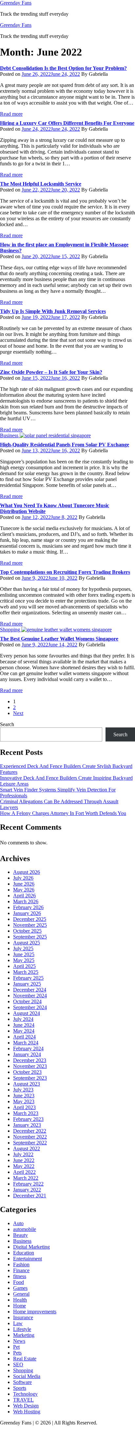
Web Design (26, 1405)
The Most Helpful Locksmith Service (40, 184)
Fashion (21, 1264)
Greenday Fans (15, 3)
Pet (16, 1347)
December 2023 (29, 1060)
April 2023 (24, 1107)
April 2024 (24, 1037)
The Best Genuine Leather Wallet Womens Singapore (59, 638)
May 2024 (23, 1031)
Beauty (20, 1235)
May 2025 (23, 960)
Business (22, 1241)
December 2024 (29, 989)
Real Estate (24, 1358)
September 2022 (30, 1142)
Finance (21, 1270)
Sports (19, 1388)
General (21, 1294)
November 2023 (30, 1066)
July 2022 (23, 1154)
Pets (17, 1353)
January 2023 (27, 1125)
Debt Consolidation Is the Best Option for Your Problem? (63, 68)
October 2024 (27, 1001)
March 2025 (25, 972)
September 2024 (30, 1007)
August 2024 (26, 1013)
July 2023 (23, 1089)
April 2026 (24, 895)
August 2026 (26, 872)
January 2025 (27, 984)
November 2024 (30, 995)
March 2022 (25, 1178)
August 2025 (26, 942)
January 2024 (27, 1054)
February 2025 (28, 978)
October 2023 (27, 1072)
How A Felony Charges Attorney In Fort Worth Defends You (63, 813)
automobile (24, 1229)
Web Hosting (26, 1411)
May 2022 (23, 1166)
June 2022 (23, 1160)
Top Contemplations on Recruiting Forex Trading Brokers (65, 572)
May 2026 (23, 889)
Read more (11, 114)
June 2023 (23, 1095)
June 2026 (23, 884)
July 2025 (23, 948)
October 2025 (27, 931)
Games (20, 1288)
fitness (19, 1276)
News (19, 1341)
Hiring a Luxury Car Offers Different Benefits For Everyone (67, 123)
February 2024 (28, 1048)
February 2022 (28, 1184)
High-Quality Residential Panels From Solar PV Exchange (64, 444)
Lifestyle (22, 1329)
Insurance (23, 1317)
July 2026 (23, 878)
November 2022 (30, 1137)
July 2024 (23, 1019)
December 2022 (29, 1131)
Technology (25, 1394)
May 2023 (23, 1101)
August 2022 (26, 1148)
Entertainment (27, 1258)
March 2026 (25, 901)
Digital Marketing (31, 1247)
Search (7, 724)
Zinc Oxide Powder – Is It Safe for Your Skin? (51, 372)
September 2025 (30, 937)
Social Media (26, 1376)
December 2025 (29, 919)
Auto (18, 1223)
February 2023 (28, 1119)
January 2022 (27, 1189)
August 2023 (26, 1084)
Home (19, 1305)
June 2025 (23, 954)
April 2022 (24, 1172)
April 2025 (24, 966)
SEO (18, 1364)
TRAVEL (23, 1400)
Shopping (23, 1370)
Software (22, 1382)
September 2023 (30, 1078)
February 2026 (28, 907)
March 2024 (25, 1042)
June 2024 (23, 1025)
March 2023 (25, 1113)
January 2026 (27, 913)
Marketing (23, 1335)
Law (18, 1323)
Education (23, 1253)
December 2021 (29, 1195)
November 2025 (30, 925)
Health (20, 1300)
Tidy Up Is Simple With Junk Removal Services (53, 311)
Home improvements (34, 1311)
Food (18, 1282)
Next (18, 713)
